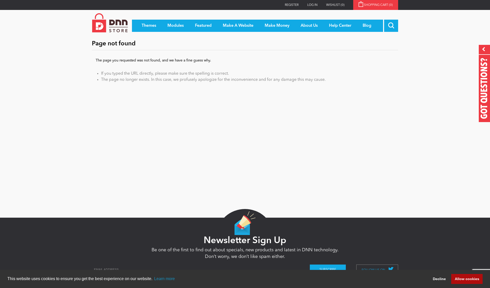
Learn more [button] (164, 279)
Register (292, 5)
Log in (312, 5)
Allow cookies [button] (467, 279)
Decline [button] (439, 279)
